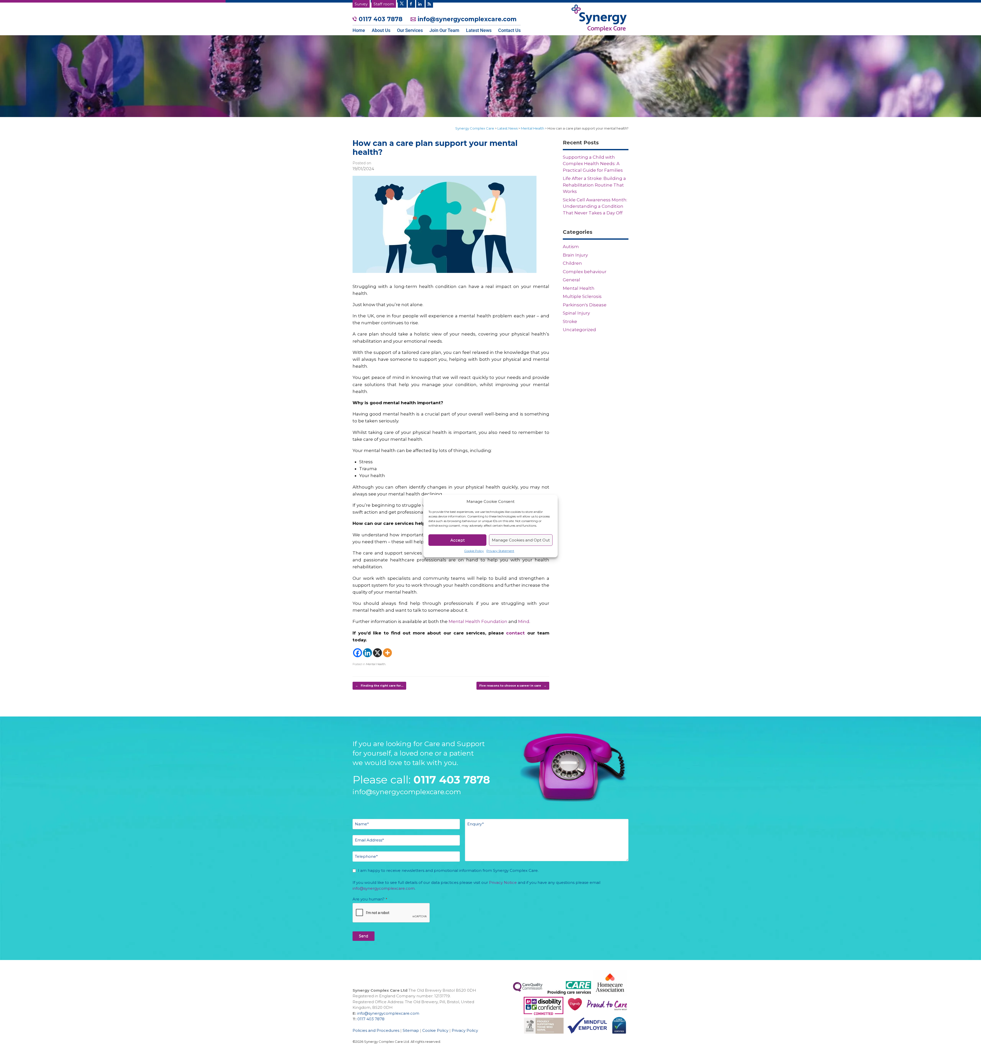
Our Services (410, 30)
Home (359, 30)
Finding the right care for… (379, 685)
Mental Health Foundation (478, 621)
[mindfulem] (585, 1035)
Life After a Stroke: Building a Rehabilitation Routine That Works (594, 185)
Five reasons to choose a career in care (512, 685)
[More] (387, 652)
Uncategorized (579, 329)
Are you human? (370, 899)
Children (572, 263)
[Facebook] (357, 652)
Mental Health (376, 664)
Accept (457, 540)
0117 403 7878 (380, 19)
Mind (523, 621)
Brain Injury (575, 255)
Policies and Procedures (376, 1030)
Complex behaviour (584, 271)
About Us (381, 30)
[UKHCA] (542, 1035)
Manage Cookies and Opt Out (521, 540)
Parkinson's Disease (584, 304)
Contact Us (509, 30)
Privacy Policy (465, 1030)
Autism (571, 246)
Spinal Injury (576, 313)
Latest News (479, 30)
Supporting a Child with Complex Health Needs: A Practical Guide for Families (593, 164)
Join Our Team (444, 30)
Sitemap (411, 1030)
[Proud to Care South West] (543, 1013)
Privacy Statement (500, 551)
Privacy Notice (503, 882)
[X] (377, 652)
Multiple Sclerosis (582, 296)
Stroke (570, 321)
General (571, 279)
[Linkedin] (367, 652)
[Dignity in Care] (573, 1013)
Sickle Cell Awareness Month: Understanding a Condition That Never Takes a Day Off (595, 206)
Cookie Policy (474, 551)
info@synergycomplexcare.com (466, 19)
